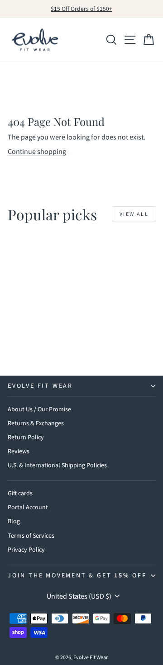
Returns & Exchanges (36, 423)
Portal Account (28, 507)
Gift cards (20, 493)
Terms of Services (31, 535)
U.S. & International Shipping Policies (57, 465)
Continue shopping (37, 152)
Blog (14, 521)
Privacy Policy (26, 549)
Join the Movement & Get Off (77, 575)
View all (134, 214)
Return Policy (26, 437)
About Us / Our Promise (39, 409)
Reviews (18, 451)
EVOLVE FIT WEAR (40, 386)
